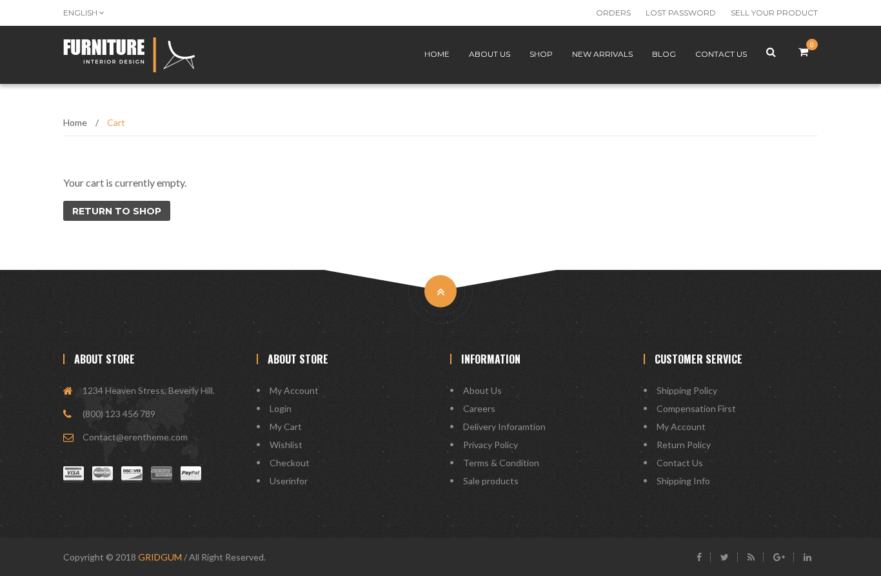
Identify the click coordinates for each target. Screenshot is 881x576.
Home (437, 54)
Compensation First (696, 408)
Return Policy (684, 444)
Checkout (290, 462)
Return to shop (116, 211)
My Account (294, 390)
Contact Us (680, 462)
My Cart (286, 426)
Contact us (721, 54)
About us (489, 54)
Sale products (491, 480)
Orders (613, 12)
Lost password (681, 12)
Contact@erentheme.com (135, 436)
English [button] (81, 12)
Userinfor (289, 480)
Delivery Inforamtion (504, 426)
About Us (482, 390)
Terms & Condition (501, 462)
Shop (541, 54)
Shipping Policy (687, 390)
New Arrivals (602, 54)
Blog (664, 54)
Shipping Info (683, 480)
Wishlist (286, 444)
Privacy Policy (490, 444)
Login (281, 408)
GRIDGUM (160, 556)
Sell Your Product (774, 12)
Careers (479, 408)
